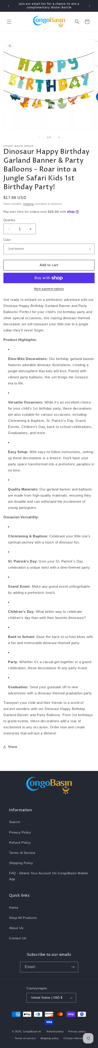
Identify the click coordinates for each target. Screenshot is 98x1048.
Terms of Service (22, 853)
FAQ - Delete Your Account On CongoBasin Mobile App (48, 876)
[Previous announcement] (8, 6)
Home (13, 907)
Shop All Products (23, 918)
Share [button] (12, 747)
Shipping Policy (21, 863)
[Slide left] (39, 137)
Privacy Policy (20, 832)
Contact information (76, 1038)
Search (14, 822)
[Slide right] (59, 137)
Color (7, 239)
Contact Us (17, 938)
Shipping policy (49, 1038)
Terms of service (25, 1038)
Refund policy (55, 1031)
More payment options (49, 288)
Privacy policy (77, 1031)
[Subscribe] (73, 967)
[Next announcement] (90, 6)
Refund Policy (20, 842)
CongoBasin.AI (32, 1031)
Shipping (28, 204)
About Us (16, 928)
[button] (9, 22)
